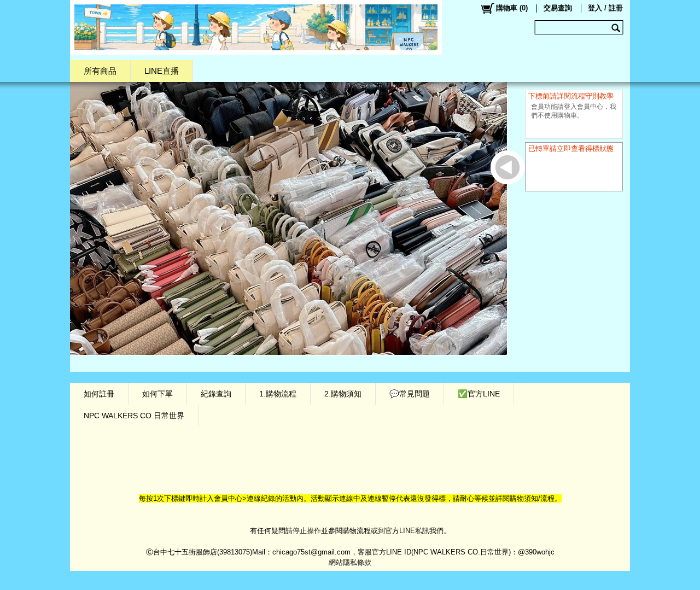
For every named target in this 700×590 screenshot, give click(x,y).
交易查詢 (558, 8)
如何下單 (157, 393)
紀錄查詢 (216, 393)
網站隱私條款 (350, 562)
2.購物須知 (342, 393)
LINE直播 (161, 70)
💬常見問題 (409, 393)
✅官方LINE (479, 393)
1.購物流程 (277, 393)
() (512, 8)
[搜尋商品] (617, 27)
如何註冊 (99, 393)
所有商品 (100, 70)
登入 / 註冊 (605, 8)
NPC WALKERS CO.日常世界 (134, 415)
